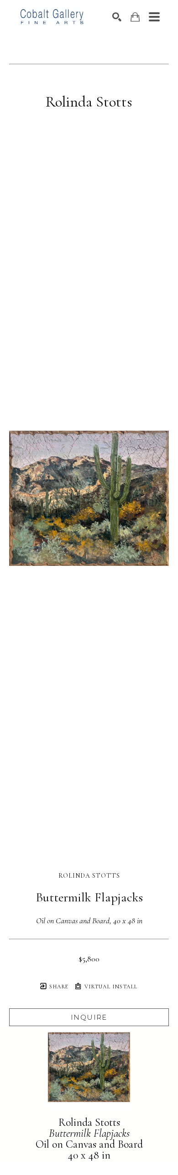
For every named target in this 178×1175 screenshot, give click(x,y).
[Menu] (154, 16)
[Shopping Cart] (135, 17)
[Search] (116, 16)
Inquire (89, 1017)
